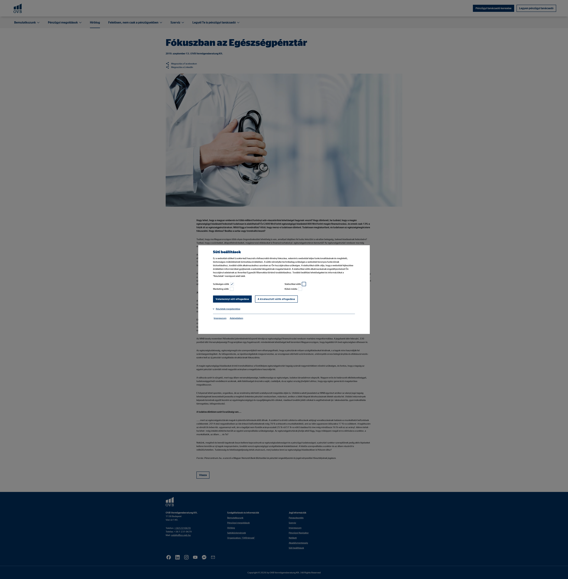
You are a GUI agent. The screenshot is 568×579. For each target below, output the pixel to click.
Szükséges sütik (221, 284)
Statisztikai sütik (293, 284)
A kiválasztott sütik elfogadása (276, 299)
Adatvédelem (236, 318)
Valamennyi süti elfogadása (232, 299)
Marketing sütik (221, 289)
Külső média (291, 289)
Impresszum (220, 318)
